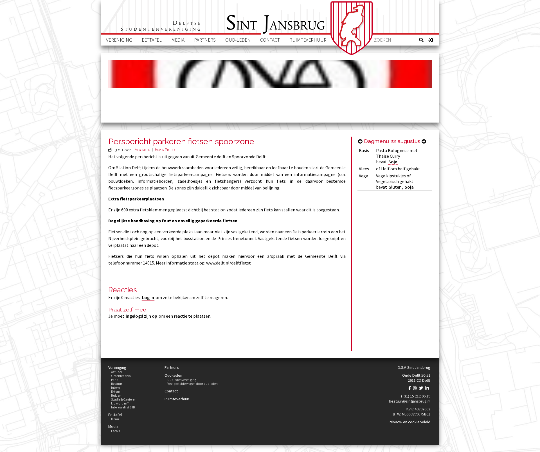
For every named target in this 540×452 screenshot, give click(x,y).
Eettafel (152, 40)
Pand (114, 380)
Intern (115, 388)
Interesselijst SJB (123, 407)
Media (177, 40)
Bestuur (116, 384)
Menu (115, 419)
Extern (115, 392)
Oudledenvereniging (181, 380)
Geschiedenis (120, 376)
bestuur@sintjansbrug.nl (409, 401)
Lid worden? (120, 403)
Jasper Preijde (165, 150)
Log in (148, 297)
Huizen (116, 395)
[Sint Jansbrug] (351, 28)
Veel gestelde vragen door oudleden (192, 384)
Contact (270, 40)
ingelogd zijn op (141, 316)
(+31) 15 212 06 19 (415, 396)
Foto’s (115, 431)
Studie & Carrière (122, 399)
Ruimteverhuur (308, 40)
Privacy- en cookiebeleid (409, 421)
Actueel (116, 372)
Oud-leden (238, 40)
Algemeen (142, 150)
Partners (205, 40)
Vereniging (119, 40)
